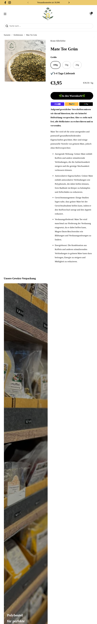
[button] (90, 13)
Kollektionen (18, 35)
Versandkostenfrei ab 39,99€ (48, 2)
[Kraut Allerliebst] (47, 14)
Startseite (7, 35)
